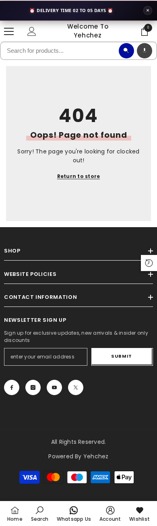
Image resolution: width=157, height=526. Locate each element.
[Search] (126, 50)
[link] (39, 513)
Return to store (78, 176)
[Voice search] (144, 50)
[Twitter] (75, 387)
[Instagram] (33, 387)
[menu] (9, 31)
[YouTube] (54, 387)
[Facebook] (11, 387)
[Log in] (31, 31)
